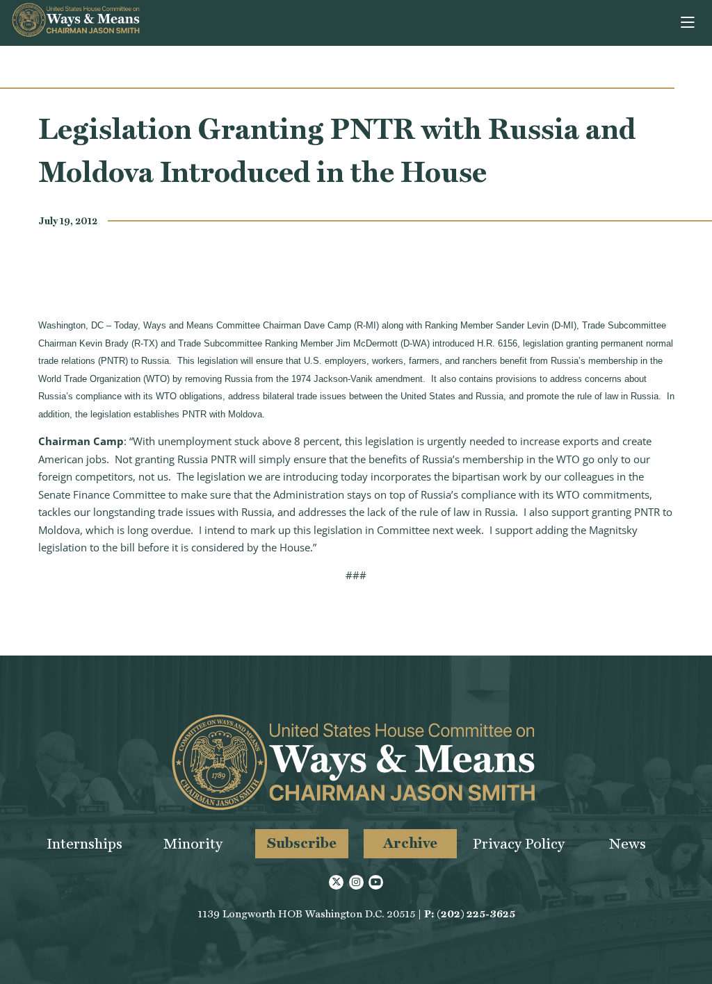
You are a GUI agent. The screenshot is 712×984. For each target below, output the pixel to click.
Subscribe (302, 842)
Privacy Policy (519, 843)
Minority (192, 843)
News (627, 843)
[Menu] (689, 23)
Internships (84, 843)
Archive (410, 842)
